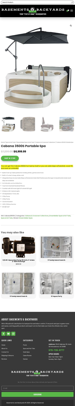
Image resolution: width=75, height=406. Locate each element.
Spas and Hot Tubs (29, 348)
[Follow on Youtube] (8, 334)
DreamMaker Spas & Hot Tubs (25, 142)
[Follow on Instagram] (13, 334)
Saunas (25, 359)
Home (2, 142)
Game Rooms (27, 355)
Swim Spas (26, 352)
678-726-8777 (56, 350)
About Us (4, 348)
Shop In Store (9, 158)
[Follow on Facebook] (3, 334)
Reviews (4, 359)
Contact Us (5, 352)
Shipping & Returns (7, 355)
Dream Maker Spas (26, 218)
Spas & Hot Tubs (10, 142)
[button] (71, 25)
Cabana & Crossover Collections (45, 142)
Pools (25, 345)
